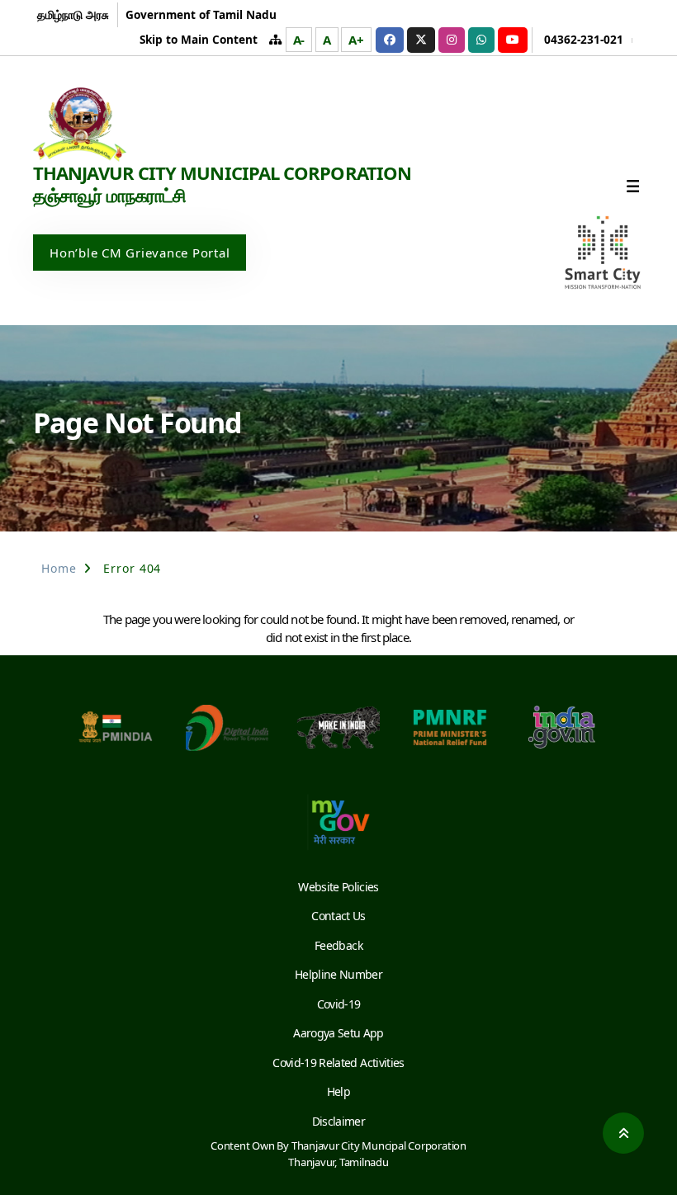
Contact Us (338, 915)
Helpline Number (338, 974)
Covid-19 (339, 1004)
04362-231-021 (583, 39)
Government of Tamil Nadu (201, 14)
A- (299, 39)
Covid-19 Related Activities (338, 1062)
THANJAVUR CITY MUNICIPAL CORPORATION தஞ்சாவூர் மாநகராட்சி (222, 184)
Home (59, 568)
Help (338, 1091)
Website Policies (338, 887)
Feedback (338, 945)
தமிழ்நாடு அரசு (73, 14)
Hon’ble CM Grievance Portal (140, 252)
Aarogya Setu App (338, 1033)
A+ (356, 39)
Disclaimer (338, 1121)
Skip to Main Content (199, 39)
